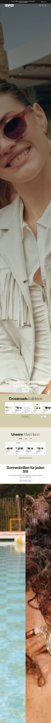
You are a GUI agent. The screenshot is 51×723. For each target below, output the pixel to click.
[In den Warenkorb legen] (22, 412)
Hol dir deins (25, 390)
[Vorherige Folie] (9, 1)
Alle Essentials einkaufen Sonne (25, 457)
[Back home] (9, 5)
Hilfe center (43, 1)
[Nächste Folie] (36, 1)
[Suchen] (40, 5)
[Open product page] (13, 412)
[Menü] (45, 5)
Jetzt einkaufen (25, 416)
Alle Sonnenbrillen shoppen (25, 480)
